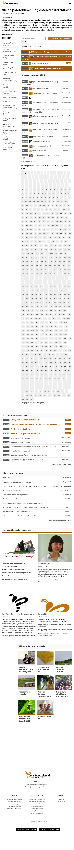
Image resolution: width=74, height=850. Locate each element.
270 (56, 262)
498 (27, 351)
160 (65, 221)
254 (32, 258)
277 (37, 266)
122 (51, 209)
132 (44, 213)
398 (41, 310)
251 (65, 254)
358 (60, 294)
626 (59, 395)
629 (23, 399)
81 (33, 197)
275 (27, 266)
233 (32, 250)
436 (23, 326)
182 (56, 229)
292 (55, 270)
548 (56, 367)
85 (49, 197)
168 (48, 225)
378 (50, 302)
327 (64, 282)
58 (46, 189)
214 (44, 241)
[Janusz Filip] (55, 598)
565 (32, 375)
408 (42, 314)
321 (36, 282)
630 (27, 399)
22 (51, 177)
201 (36, 237)
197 (70, 233)
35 (54, 181)
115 (22, 209)
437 (27, 326)
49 (58, 185)
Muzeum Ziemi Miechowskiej (13, 564)
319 (27, 282)
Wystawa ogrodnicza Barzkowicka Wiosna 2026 (37, 516)
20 (44, 177)
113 (64, 205)
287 (32, 270)
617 (66, 391)
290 (46, 270)
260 (60, 258)
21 (47, 177)
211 (31, 241)
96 (42, 201)
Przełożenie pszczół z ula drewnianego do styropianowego (37, 499)
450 (42, 330)
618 (22, 395)
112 (60, 205)
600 (41, 387)
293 (60, 270)
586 (27, 383)
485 (60, 342)
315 (58, 278)
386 (37, 306)
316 (62, 278)
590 (46, 383)
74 (57, 193)
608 (27, 391)
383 (23, 306)
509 (27, 355)
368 (55, 298)
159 (61, 221)
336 (55, 286)
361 (22, 298)
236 (46, 250)
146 (53, 217)
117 (30, 209)
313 (49, 278)
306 (69, 274)
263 (23, 262)
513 (44, 355)
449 (37, 330)
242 (23, 254)
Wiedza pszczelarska (37, 809)
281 (55, 266)
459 (37, 334)
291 (51, 270)
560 (60, 371)
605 (65, 387)
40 (22, 185)
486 (65, 342)
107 (40, 205)
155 (44, 221)
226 (51, 246)
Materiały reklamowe (14, 801)
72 (49, 193)
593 (60, 383)
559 (56, 371)
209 (23, 241)
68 (34, 193)
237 (51, 250)
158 (57, 221)
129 (31, 213)
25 (63, 177)
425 (68, 318)
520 (27, 359)
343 (37, 290)
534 (41, 363)
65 (22, 193)
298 (32, 274)
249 (56, 254)
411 (55, 314)
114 (68, 205)
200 (31, 237)
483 (51, 342)
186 (22, 233)
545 (42, 367)
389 (51, 306)
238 (55, 250)
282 (59, 266)
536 (51, 363)
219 (66, 241)
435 (65, 322)
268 (46, 262)
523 (41, 359)
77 (69, 193)
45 (42, 185)
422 (54, 318)
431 (46, 322)
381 (64, 302)
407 (37, 314)
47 (50, 185)
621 (36, 395)
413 (64, 314)
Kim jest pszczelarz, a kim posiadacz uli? (37, 495)
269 (51, 262)
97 (46, 201)
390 (56, 306)
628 (69, 395)
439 (37, 326)
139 (22, 217)
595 (69, 383)
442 (51, 326)
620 (31, 395)
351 (27, 294)
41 (26, 185)
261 (65, 258)
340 (23, 290)
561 (65, 371)
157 (52, 221)
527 (60, 359)
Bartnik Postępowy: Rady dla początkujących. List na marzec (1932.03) (37, 507)
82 (37, 197)
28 (26, 181)
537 (55, 363)
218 (61, 241)
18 (36, 177)
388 (46, 306)
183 (61, 229)
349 (65, 290)
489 (32, 346)
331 (32, 286)
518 (66, 355)
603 (55, 387)
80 (30, 197)
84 (45, 197)
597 (27, 387)
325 (55, 282)
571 (60, 375)
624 (50, 395)
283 (64, 266)
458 (32, 334)
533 (36, 363)
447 (28, 330)
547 (51, 367)
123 (55, 209)
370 (65, 298)
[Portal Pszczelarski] (10, 2)
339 (69, 286)
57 (42, 189)
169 (53, 225)
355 (46, 294)
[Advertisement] (9, 671)
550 (65, 367)
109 (48, 205)
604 (60, 387)
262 (69, 258)
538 (60, 363)
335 (51, 286)
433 (56, 322)
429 (37, 322)
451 (47, 330)
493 (51, 346)
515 (53, 355)
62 (61, 189)
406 (32, 314)
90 (69, 197)
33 (45, 181)
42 (30, 185)
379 (55, 302)
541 (23, 367)
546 (46, 367)
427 (27, 322)
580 (50, 379)
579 (46, 379)
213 (40, 241)
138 (70, 213)
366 (46, 298)
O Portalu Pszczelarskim (14, 799)
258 (51, 258)
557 (46, 371)
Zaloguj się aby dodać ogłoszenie (34, 402)
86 (53, 197)
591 (51, 383)
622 (40, 395)
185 (69, 229)
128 (27, 213)
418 (36, 318)
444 (61, 326)
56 (38, 189)
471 (46, 338)
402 (60, 310)
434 (60, 322)
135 (57, 213)
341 (27, 290)
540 (69, 363)
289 (41, 270)
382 (69, 302)
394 (23, 310)
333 (41, 286)
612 (45, 391)
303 (55, 274)
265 (32, 262)
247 (47, 254)
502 (46, 351)
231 (22, 250)
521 (31, 359)
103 (22, 205)
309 (32, 278)
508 (23, 355)
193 (52, 233)
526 (55, 359)
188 (31, 233)
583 (64, 379)
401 (55, 310)
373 (27, 302)
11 (61, 173)
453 (56, 330)
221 (27, 246)
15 (25, 177)
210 (27, 241)
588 (37, 383)
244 (32, 254)
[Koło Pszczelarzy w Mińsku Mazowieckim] (19, 598)
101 (62, 201)
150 (22, 221)
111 (56, 205)
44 (38, 185)
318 (22, 282)
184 (65, 229)
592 (55, 383)
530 (23, 363)
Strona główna (6, 13)
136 (61, 213)
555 (37, 371)
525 (50, 359)
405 (28, 314)
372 (23, 302)
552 (23, 371)
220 (23, 246)
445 (66, 326)
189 (35, 233)
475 (65, 338)
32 (42, 181)
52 (22, 189)
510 (32, 355)
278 (41, 266)
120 (42, 209)
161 (69, 221)
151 (26, 221)
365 (41, 298)
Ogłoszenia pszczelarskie (18, 13)
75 (61, 193)
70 (42, 193)
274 (23, 266)
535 (46, 363)
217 (57, 241)
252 (23, 258)
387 (42, 306)
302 (50, 274)
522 (36, 359)
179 (44, 229)
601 (46, 387)
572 (64, 375)
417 (31, 318)
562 (69, 371)
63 (65, 189)
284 (69, 266)
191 (44, 233)
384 (27, 306)
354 (41, 294)
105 (31, 205)
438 (32, 326)
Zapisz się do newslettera (50, 829)
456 (23, 334)
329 (23, 286)
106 (36, 205)
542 (27, 367)
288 (37, 270)
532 (32, 363)
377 (46, 302)
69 (38, 193)
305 (65, 274)
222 (32, 246)
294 (64, 270)
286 (27, 270)
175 (27, 229)
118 (34, 209)
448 (32, 330)
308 (27, 278)
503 (51, 351)
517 (62, 355)
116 (26, 209)
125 (64, 209)
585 (23, 383)
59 (50, 189)
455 (66, 330)
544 (37, 367)
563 (23, 375)
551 (70, 367)
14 (22, 177)
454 (61, 330)
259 (56, 258)
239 (60, 250)
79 (26, 197)
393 (69, 306)
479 (32, 342)
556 (42, 371)
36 (58, 181)
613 (49, 391)
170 (57, 225)
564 (27, 375)
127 (22, 213)
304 (60, 274)
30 (34, 181)
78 (22, 197)
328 (69, 282)
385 (32, 306)
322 (40, 282)
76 (65, 193)
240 (65, 250)
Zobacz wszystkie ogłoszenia (61, 464)
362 (27, 298)
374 (32, 302)
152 (31, 221)
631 (32, 399)
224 (41, 246)
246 (42, 254)
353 (36, 294)
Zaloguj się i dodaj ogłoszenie (60, 38)
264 (27, 262)
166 (40, 225)
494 (56, 346)
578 (41, 379)
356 (51, 294)
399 (46, 310)
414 (69, 314)
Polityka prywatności (14, 806)
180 (48, 229)
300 (41, 274)
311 (40, 278)
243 (27, 254)
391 (60, 306)
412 (60, 314)
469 (37, 338)
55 (34, 189)
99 (54, 201)
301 (46, 274)
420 (45, 318)
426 (23, 322)
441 (47, 326)
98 (50, 201)
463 (56, 334)
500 (37, 351)
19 (40, 177)
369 (60, 298)
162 (22, 225)
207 (64, 237)
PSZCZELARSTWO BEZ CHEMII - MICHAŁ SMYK (37, 482)
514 (49, 355)
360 (69, 294)
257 (46, 258)
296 (23, 274)
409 (47, 314)
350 (23, 294)
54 (30, 189)
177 (35, 229)
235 (41, 250)
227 (55, 246)
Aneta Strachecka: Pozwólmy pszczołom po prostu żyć (37, 503)
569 (51, 375)
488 (27, 346)
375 (37, 302)
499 (32, 351)
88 (61, 197)
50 (62, 185)
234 (36, 250)
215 (49, 241)
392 (65, 306)
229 (65, 246)
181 (52, 229)
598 (32, 387)
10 (58, 173)
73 (53, 193)
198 (22, 237)
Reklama (61, 799)
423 (59, 318)
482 (46, 342)
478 (27, 342)
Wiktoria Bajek (44, 564)
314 (54, 278)
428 (32, 322)
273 (69, 262)
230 (69, 246)
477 (23, 342)
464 (60, 334)
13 (68, 173)
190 (40, 233)
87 (57, 197)
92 (26, 201)
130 (35, 213)
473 (55, 338)
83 (41, 197)
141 (31, 217)
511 (36, 355)
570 (56, 375)
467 (27, 338)
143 (40, 217)
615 (58, 391)
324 (50, 282)
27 (22, 181)
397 (37, 310)
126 (68, 209)
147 (57, 217)
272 (64, 262)
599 (37, 387)
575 (27, 379)
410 (51, 314)
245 (37, 254)
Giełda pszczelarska (37, 806)
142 (35, 217)
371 (69, 298)
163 (27, 225)
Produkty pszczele (37, 813)
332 (36, 286)
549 (61, 367)
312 (45, 278)
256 (42, 258)
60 (54, 189)
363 (32, 298)
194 (57, 233)
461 (46, 334)
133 (48, 213)
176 (31, 229)
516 (58, 355)
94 (34, 201)
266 (37, 262)
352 (32, 294)
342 (32, 290)
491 (42, 346)
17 (33, 177)
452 (51, 330)
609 (32, 391)
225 (46, 246)
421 (49, 318)
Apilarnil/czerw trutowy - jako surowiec (37, 512)
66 (26, 193)
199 (27, 237)
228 (60, 246)
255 (37, 258)
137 (65, 213)
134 (52, 213)
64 (69, 189)
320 (31, 282)
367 (51, 298)
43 (34, 185)
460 (42, 334)
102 (66, 201)
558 (51, 371)
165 (36, 225)
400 (51, 310)
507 (69, 351)
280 (50, 266)
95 (38, 201)
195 (61, 233)
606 (69, 387)
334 (46, 286)
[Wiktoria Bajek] (55, 548)
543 (32, 367)
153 (35, 221)
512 (40, 355)
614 (54, 391)
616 (62, 391)
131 (39, 213)
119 (38, 209)
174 (22, 229)
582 (59, 379)
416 (27, 318)
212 (35, 241)
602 (50, 387)
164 (31, 225)
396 (32, 310)
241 (69, 250)
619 (27, 395)
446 (23, 330)
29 (30, 181)
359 (65, 294)
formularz (46, 787)
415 (23, 318)
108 (44, 205)
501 (41, 351)
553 (27, 371)
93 (30, 201)
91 (22, 201)
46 (46, 185)
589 (41, 383)
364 (36, 298)
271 (60, 262)
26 (67, 177)
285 (23, 270)
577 (37, 379)
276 (32, 266)
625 (55, 395)
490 (37, 346)
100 (58, 201)
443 (56, 326)
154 (40, 221)
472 (51, 338)
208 (69, 237)
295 (69, 270)
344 (41, 290)
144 (44, 217)
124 (59, 209)
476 (70, 338)
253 (27, 258)
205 (55, 237)
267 (42, 262)
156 (48, 221)
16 (29, 177)
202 (40, 237)
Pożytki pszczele (37, 811)
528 (64, 359)
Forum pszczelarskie (37, 804)
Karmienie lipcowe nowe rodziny (37, 490)
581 (55, 379)
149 (66, 217)
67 (30, 193)
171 (61, 225)
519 (22, 359)
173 (69, 225)
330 (27, 286)
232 (27, 250)
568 (46, 375)
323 (45, 282)
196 (65, 233)
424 (63, 318)
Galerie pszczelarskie (33, 646)
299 (37, 274)
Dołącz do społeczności (27, 829)
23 (55, 177)
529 (69, 359)
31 (38, 181)
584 (69, 379)
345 (46, 290)
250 (61, 254)
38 (65, 181)
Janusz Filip (43, 614)
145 (49, 217)
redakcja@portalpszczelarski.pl (37, 785)
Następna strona (28, 161)
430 (42, 322)
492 (46, 346)
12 (65, 173)
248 (51, 254)
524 (45, 359)
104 (27, 205)
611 (40, 391)
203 (45, 237)
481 (41, 342)
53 (26, 189)
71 (45, 193)
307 (23, 278)
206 (59, 237)
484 (55, 342)
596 (23, 387)
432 (51, 322)
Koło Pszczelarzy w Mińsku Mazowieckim (18, 614)
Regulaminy (14, 804)
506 (65, 351)
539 (65, 363)
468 (32, 338)
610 (36, 391)
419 (40, 318)
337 (60, 286)
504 (55, 351)
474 (60, 338)
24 (59, 177)
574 (23, 379)
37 (61, 181)
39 (69, 181)
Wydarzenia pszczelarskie (37, 801)
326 (59, 282)
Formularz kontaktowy (14, 809)
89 (65, 197)
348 (61, 290)
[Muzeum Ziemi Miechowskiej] (19, 548)
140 (27, 217)
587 (32, 383)
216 (53, 241)
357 (55, 294)
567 (42, 375)
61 (57, 189)
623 (45, 395)
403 (65, 310)
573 (69, 375)
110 (52, 205)
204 (50, 237)
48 (54, 185)
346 (51, 290)
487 (23, 346)
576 (32, 379)
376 (41, 302)
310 (36, 278)
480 (37, 342)
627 (64, 395)
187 (27, 233)
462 (51, 334)
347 (56, 290)
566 (37, 375)
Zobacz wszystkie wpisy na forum (60, 521)
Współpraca (61, 801)
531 (27, 363)
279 (46, 266)
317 (66, 278)
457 (27, 334)
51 (66, 185)
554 (32, 371)
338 (65, 286)
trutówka (37, 478)
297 (27, 274)
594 (64, 383)
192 (48, 233)
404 (23, 314)
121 (46, 209)
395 (27, 310)
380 (59, 302)
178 (39, 229)
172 (65, 225)
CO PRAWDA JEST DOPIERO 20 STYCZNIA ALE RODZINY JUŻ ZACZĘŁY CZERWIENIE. (37, 486)
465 (65, 334)
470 (42, 338)
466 (23, 338)
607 (23, 391)
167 (44, 225)
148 (62, 217)
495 (61, 346)
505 (60, 351)
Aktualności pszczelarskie (37, 799)
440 (42, 326)
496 (65, 346)
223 (36, 246)
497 (23, 351)
